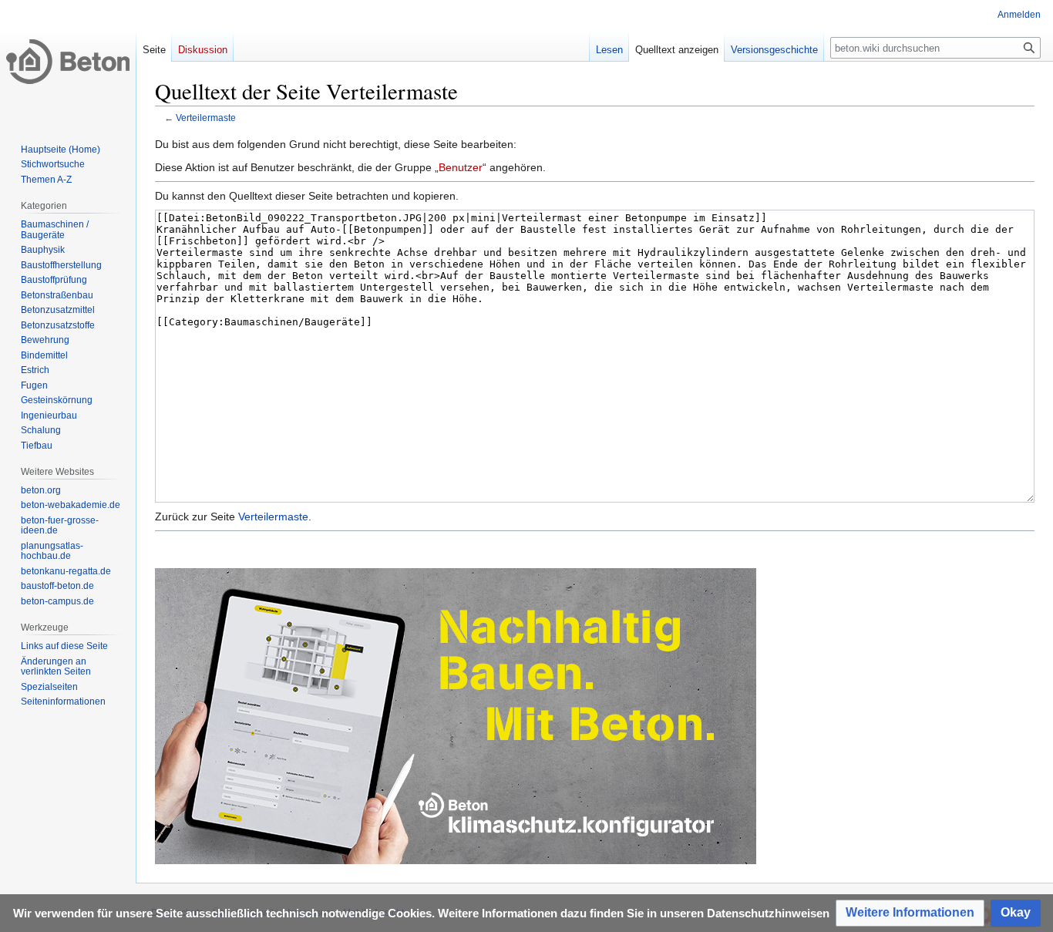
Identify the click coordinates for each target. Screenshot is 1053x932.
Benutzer (461, 167)
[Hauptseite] (68, 61)
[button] (910, 913)
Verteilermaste (206, 118)
